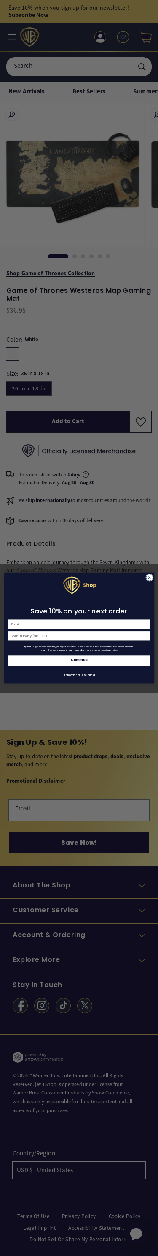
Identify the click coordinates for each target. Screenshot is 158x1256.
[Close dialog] (149, 577)
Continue (79, 660)
